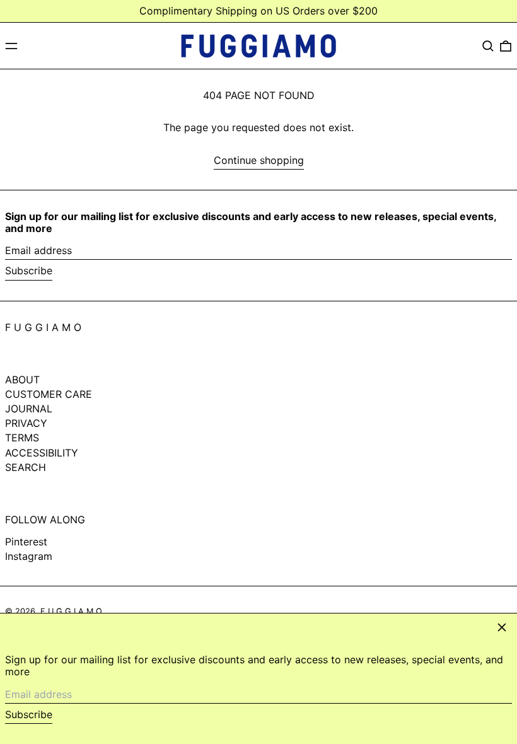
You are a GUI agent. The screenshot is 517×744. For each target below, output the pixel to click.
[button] (488, 46)
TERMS (22, 437)
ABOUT (22, 379)
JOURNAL (28, 408)
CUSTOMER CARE (48, 394)
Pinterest (26, 542)
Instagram (28, 556)
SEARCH (25, 467)
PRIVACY (26, 423)
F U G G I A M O (43, 327)
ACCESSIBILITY (41, 452)
